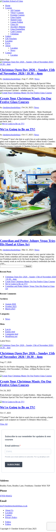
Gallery (8, 36)
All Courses (15, 10)
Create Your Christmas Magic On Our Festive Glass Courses (25, 100)
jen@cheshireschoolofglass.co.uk (13, 506)
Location (9, 41)
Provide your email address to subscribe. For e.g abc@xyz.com (27, 457)
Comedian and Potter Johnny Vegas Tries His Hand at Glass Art (27, 242)
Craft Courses (16, 31)
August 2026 (10, 304)
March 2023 (10, 309)
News (12, 50)
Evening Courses (17, 15)
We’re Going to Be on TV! (17, 129)
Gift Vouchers (11, 38)
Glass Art (14, 24)
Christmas (14, 34)
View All (3, 424)
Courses (8, 8)
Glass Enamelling (17, 29)
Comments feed (11, 334)
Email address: (12, 446)
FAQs (7, 43)
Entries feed (10, 332)
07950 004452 (6, 496)
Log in (8, 329)
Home (7, 5)
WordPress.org (11, 336)
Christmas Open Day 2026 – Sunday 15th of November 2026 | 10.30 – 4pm (27, 71)
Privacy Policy (11, 517)
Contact (8, 53)
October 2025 (11, 306)
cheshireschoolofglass (11, 79)
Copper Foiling (16, 22)
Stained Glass (16, 20)
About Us (9, 510)
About (7, 46)
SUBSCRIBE (13, 465)
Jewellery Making (17, 27)
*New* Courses (17, 13)
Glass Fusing (15, 17)
